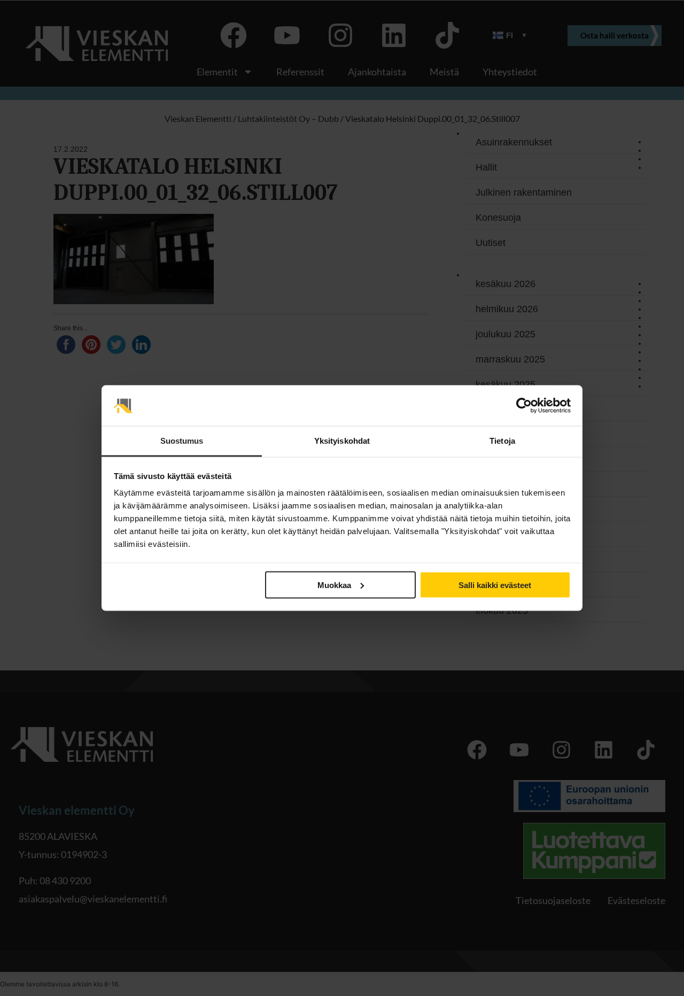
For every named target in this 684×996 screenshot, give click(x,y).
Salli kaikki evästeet (494, 584)
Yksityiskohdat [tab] (342, 440)
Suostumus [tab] (182, 440)
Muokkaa (334, 584)
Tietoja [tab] (502, 440)
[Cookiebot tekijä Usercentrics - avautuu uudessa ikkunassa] (524, 406)
